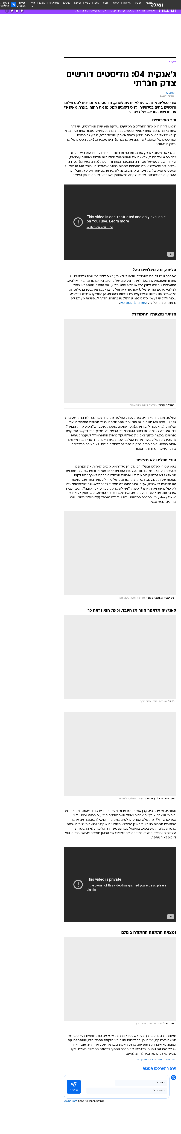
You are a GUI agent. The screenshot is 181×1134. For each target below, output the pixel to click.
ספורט (138, 3)
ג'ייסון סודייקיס (155, 1060)
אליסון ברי (142, 1060)
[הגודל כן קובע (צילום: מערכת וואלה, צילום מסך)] (120, 364)
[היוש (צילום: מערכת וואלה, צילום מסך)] (120, 660)
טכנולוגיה (54, 3)
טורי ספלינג (170, 1060)
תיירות (66, 3)
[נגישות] (5, 4)
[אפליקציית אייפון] (17, 10)
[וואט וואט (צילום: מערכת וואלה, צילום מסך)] (120, 982)
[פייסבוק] (7, 10)
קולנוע (121, 11)
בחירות (127, 3)
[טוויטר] (12, 10)
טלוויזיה (151, 11)
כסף (96, 3)
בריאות (77, 3)
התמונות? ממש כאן (133, 303)
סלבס (106, 3)
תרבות (116, 3)
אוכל (87, 3)
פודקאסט (95, 11)
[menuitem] (136, 5)
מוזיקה (130, 11)
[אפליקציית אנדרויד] (22, 10)
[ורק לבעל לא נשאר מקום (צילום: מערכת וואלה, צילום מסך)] (120, 556)
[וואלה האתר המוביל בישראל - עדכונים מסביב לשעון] (157, 5)
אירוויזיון (140, 11)
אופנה (42, 3)
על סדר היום (109, 11)
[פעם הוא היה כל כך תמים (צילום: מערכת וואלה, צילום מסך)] (120, 757)
